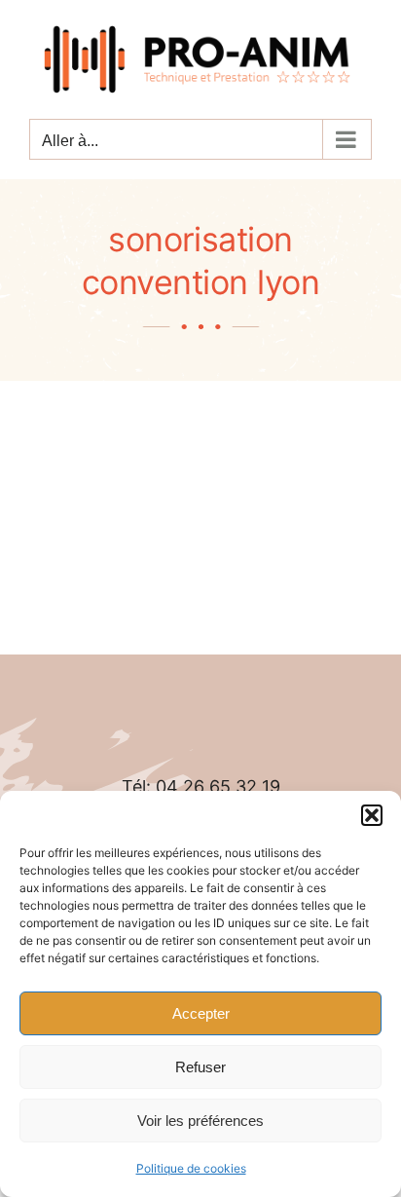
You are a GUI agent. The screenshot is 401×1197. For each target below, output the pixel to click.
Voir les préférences (200, 1120)
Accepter (201, 1013)
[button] (372, 815)
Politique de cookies (191, 1168)
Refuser (200, 1067)
